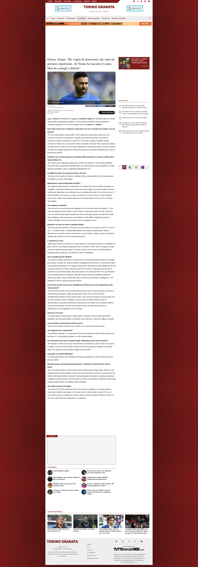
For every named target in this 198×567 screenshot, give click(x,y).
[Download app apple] (141, 1)
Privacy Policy (91, 555)
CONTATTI (87, 1)
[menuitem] (48, 18)
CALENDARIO (77, 1)
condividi (100, 106)
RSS (88, 547)
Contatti (90, 550)
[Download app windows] (148, 1)
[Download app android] (145, 1)
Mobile (89, 544)
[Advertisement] (134, 251)
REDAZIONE (67, 1)
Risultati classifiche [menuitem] (119, 18)
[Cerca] (150, 18)
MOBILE (94, 1)
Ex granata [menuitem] (81, 18)
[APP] (124, 167)
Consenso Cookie (92, 558)
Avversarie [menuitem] (105, 18)
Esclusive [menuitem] (61, 18)
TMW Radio (58, 1)
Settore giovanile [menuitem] (94, 18)
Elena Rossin (53, 112)
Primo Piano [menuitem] (71, 18)
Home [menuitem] (53, 18)
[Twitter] (137, 1)
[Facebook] (134, 1)
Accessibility (91, 552)
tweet (110, 106)
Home (50, 1)
